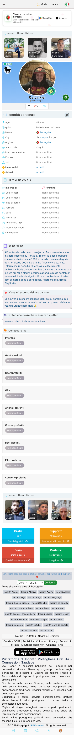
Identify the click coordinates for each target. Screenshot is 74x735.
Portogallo (45, 132)
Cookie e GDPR (11, 641)
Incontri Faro (58, 608)
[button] (3, 4)
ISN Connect (37, 725)
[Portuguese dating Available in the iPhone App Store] (25, 650)
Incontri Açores (11, 592)
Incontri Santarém (14, 625)
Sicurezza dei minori (32, 644)
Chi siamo (41, 641)
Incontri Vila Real (29, 630)
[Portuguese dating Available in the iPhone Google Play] (48, 650)
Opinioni (54, 635)
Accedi (56, 4)
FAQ (60, 644)
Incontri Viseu (46, 630)
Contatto (51, 644)
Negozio (42, 635)
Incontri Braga (34, 597)
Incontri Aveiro (46, 592)
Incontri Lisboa (45, 614)
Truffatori (30, 635)
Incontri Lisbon (62, 614)
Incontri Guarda (12, 614)
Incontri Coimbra (39, 603)
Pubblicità (28, 641)
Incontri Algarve (28, 592)
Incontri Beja (19, 597)
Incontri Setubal (33, 625)
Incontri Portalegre (38, 619)
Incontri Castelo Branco (17, 603)
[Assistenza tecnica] (60, 730)
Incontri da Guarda (59, 603)
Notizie (19, 635)
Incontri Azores (63, 592)
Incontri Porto (56, 619)
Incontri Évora (42, 608)
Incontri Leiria (28, 614)
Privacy (53, 641)
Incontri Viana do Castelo (56, 625)
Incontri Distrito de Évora (21, 608)
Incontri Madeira (19, 619)
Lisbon (53, 137)
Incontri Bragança (52, 597)
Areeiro (44, 137)
